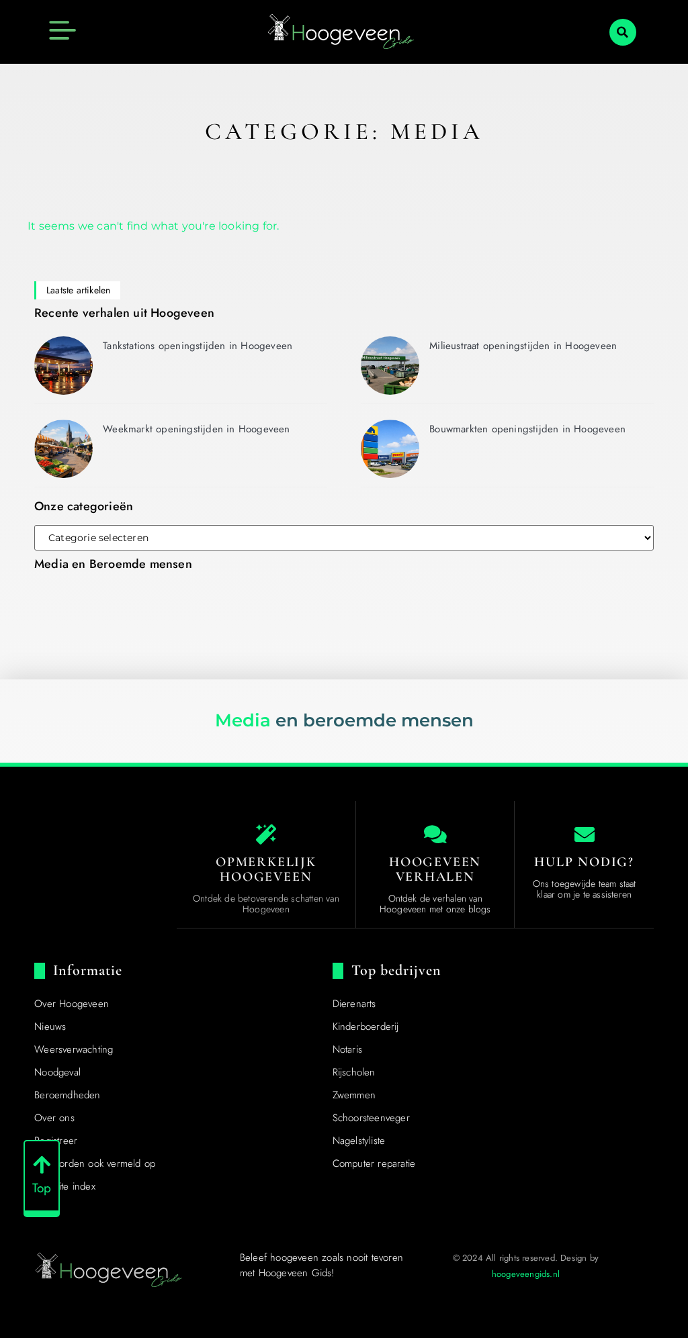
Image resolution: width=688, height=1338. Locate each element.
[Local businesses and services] (435, 834)
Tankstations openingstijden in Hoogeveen (197, 345)
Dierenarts (354, 1003)
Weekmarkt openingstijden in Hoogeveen (196, 429)
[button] (622, 32)
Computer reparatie (374, 1163)
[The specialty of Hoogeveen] (266, 834)
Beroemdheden (67, 1095)
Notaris (347, 1049)
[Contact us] (584, 834)
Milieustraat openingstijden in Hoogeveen (523, 345)
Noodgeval (57, 1072)
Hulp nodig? (584, 862)
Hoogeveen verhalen (435, 869)
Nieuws (50, 1026)
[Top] (42, 1165)
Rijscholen (354, 1072)
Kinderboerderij (366, 1026)
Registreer (55, 1140)
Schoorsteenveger (371, 1117)
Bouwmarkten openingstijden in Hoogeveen (527, 429)
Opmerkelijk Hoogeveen (266, 869)
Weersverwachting (73, 1049)
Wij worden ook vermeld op (94, 1163)
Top (42, 1188)
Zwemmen (354, 1095)
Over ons (54, 1117)
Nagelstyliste (359, 1140)
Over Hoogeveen (71, 1003)
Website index (64, 1186)
